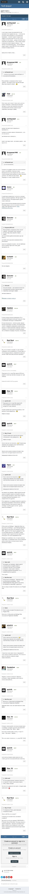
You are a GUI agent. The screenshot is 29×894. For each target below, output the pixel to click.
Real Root (10, 340)
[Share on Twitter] (2, 877)
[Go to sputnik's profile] (4, 365)
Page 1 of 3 (14, 19)
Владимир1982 (12, 62)
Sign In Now (14, 861)
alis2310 (10, 625)
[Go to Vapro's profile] (4, 466)
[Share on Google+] (7, 877)
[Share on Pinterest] (11, 877)
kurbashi (10, 256)
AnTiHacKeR (8, 12)
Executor (10, 217)
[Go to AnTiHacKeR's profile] (4, 24)
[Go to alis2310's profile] (4, 626)
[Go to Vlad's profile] (4, 95)
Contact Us (18, 889)
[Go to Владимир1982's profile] (4, 63)
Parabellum (11, 667)
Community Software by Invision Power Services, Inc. (14, 891)
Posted (7, 29)
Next (24, 18)
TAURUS (10, 308)
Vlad (8, 94)
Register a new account (14, 853)
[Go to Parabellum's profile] (4, 668)
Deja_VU (10, 391)
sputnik (9, 364)
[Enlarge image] (21, 175)
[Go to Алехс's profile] (4, 188)
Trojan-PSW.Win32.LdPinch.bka (11, 207)
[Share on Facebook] (4, 877)
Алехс (9, 187)
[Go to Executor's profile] (4, 218)
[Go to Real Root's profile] (4, 341)
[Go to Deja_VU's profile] (4, 392)
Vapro (9, 465)
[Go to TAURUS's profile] (4, 309)
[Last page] (27, 19)
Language (10, 889)
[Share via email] (9, 877)
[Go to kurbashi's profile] (4, 257)
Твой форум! (6, 5)
